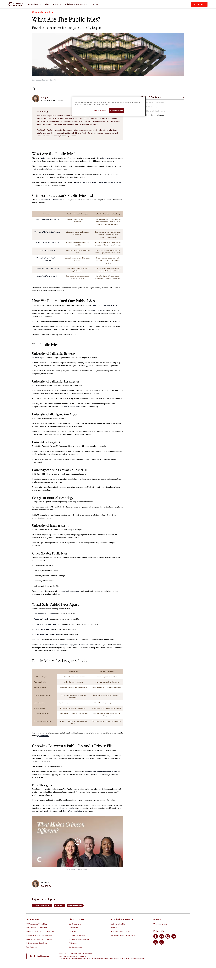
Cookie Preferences (75, 953)
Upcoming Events (160, 924)
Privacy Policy (87, 953)
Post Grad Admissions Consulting (39, 935)
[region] (109, 106)
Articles (114, 928)
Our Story (72, 931)
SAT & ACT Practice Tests (121, 931)
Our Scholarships (75, 947)
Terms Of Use (63, 953)
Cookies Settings (100, 110)
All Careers (73, 943)
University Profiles (118, 924)
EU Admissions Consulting (36, 943)
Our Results (73, 928)
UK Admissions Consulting (36, 928)
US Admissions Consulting (36, 924)
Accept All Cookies (116, 110)
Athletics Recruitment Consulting (39, 939)
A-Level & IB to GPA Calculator (123, 935)
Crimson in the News (77, 935)
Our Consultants (75, 924)
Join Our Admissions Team (79, 939)
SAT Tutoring (31, 947)
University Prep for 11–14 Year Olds (40, 931)
